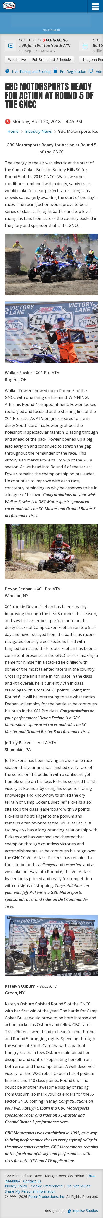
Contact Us (32, 1181)
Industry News (38, 131)
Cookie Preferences (47, 1186)
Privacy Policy (16, 1186)
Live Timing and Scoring (31, 71)
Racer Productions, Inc (46, 1196)
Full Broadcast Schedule (51, 59)
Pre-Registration (73, 71)
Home (13, 131)
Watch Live (17, 59)
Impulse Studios (85, 1210)
